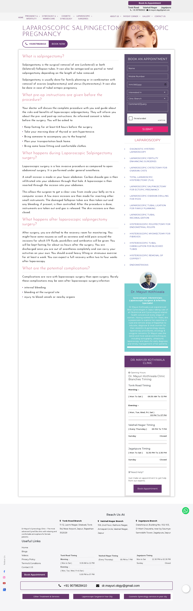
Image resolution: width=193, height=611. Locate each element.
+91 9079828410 (138, 10)
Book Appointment (147, 488)
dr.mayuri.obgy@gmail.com (159, 10)
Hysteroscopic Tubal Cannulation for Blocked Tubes (146, 246)
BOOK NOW (58, 44)
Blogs (24, 551)
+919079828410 (37, 44)
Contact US (27, 567)
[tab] (45, 596)
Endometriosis (139, 265)
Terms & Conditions (31, 563)
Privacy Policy (28, 559)
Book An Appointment (150, 3)
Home (25, 547)
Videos (25, 555)
